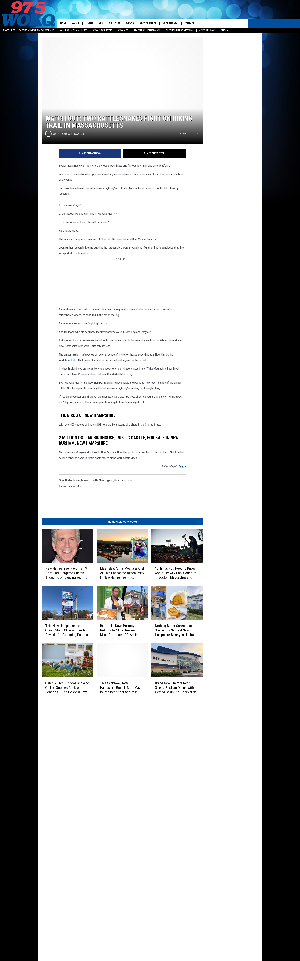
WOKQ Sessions (207, 30)
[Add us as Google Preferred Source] (209, 23)
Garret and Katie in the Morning (36, 30)
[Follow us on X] (235, 23)
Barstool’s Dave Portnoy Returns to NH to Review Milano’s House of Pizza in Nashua (119, 630)
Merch (224, 30)
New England (106, 480)
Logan (56, 133)
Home (63, 23)
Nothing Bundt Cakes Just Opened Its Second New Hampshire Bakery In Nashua (175, 630)
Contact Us (191, 23)
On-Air (76, 23)
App (101, 23)
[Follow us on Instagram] (226, 23)
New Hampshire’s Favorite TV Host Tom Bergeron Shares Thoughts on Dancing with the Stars (66, 573)
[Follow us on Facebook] (217, 23)
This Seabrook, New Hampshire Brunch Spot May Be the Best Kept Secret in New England (120, 687)
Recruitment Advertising (180, 30)
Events (130, 23)
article (72, 360)
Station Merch (148, 23)
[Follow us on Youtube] (243, 23)
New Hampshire (123, 480)
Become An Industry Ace (147, 30)
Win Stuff (114, 23)
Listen (89, 23)
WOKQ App (123, 30)
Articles (77, 486)
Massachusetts (89, 480)
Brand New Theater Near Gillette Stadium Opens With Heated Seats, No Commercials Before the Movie (177, 687)
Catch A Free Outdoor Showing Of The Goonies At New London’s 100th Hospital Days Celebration (67, 687)
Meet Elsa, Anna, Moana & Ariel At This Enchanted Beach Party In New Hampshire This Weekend (122, 573)
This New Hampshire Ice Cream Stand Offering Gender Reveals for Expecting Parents (66, 630)
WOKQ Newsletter (102, 30)
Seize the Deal (170, 23)
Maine (76, 480)
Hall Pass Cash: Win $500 (73, 30)
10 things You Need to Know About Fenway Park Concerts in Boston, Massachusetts (175, 572)
